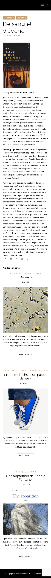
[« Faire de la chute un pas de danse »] (25, 417)
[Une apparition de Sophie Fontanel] (25, 519)
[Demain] (25, 318)
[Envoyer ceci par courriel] (5, 259)
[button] (42, 5)
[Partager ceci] (11, 259)
